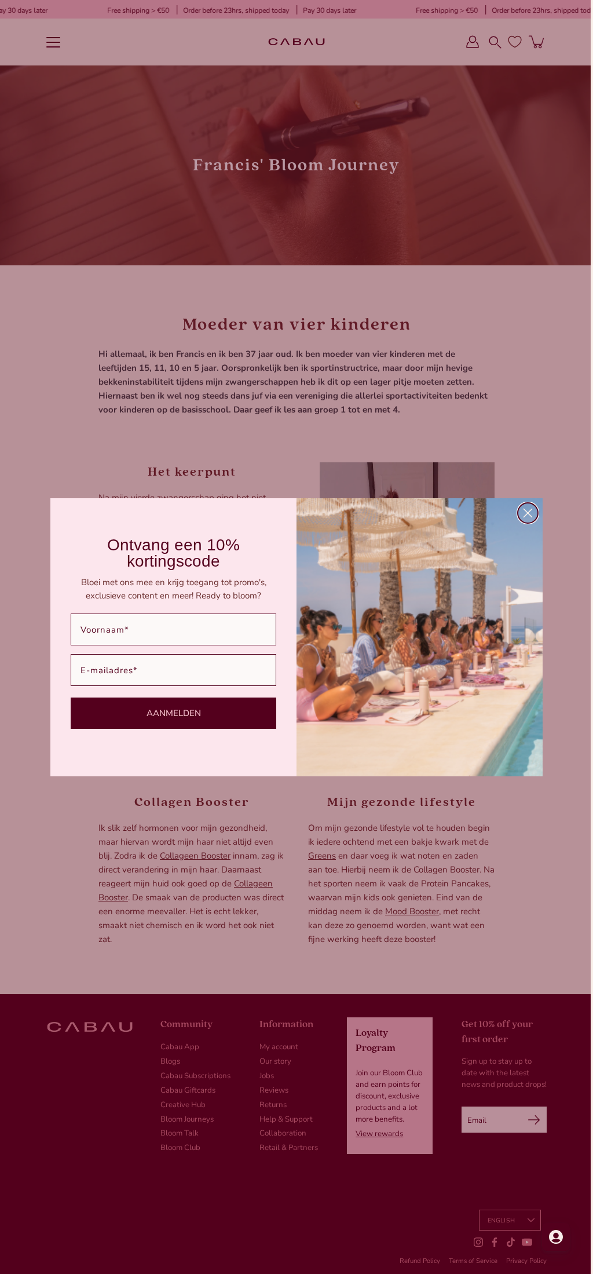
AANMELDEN (169, 712)
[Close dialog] (524, 513)
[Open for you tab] (547, 1237)
